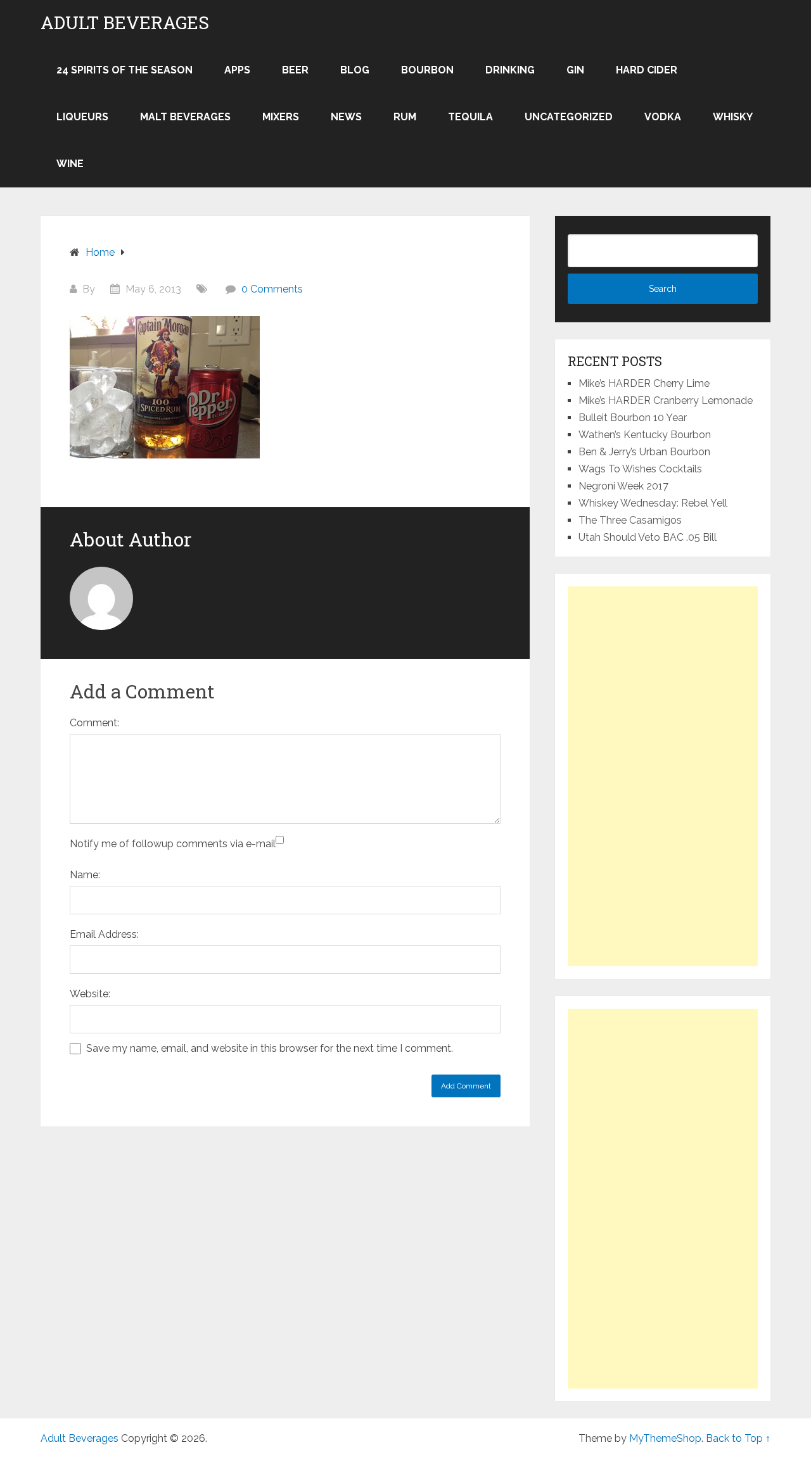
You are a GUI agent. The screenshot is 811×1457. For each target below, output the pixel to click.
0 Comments (272, 289)
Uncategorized (569, 117)
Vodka (662, 117)
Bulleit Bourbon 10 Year (632, 418)
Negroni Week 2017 (623, 486)
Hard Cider (646, 70)
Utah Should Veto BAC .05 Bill (647, 537)
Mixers (280, 117)
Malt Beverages (185, 117)
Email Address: (104, 934)
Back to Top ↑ (738, 1438)
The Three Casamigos (630, 520)
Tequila (470, 117)
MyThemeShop (665, 1438)
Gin (575, 70)
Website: (90, 994)
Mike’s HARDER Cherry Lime (644, 383)
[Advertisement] (663, 776)
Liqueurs (82, 117)
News (346, 117)
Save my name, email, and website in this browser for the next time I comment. (269, 1048)
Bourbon (427, 70)
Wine (70, 164)
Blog (354, 70)
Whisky (733, 117)
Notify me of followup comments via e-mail (173, 844)
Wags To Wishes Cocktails (640, 469)
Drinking (510, 70)
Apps (237, 70)
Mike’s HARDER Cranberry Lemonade (665, 400)
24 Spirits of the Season (124, 70)
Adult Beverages (125, 23)
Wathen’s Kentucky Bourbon (644, 435)
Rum (404, 117)
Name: (85, 875)
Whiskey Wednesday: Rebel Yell (652, 503)
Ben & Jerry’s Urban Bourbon (644, 452)
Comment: (94, 723)
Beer (295, 70)
